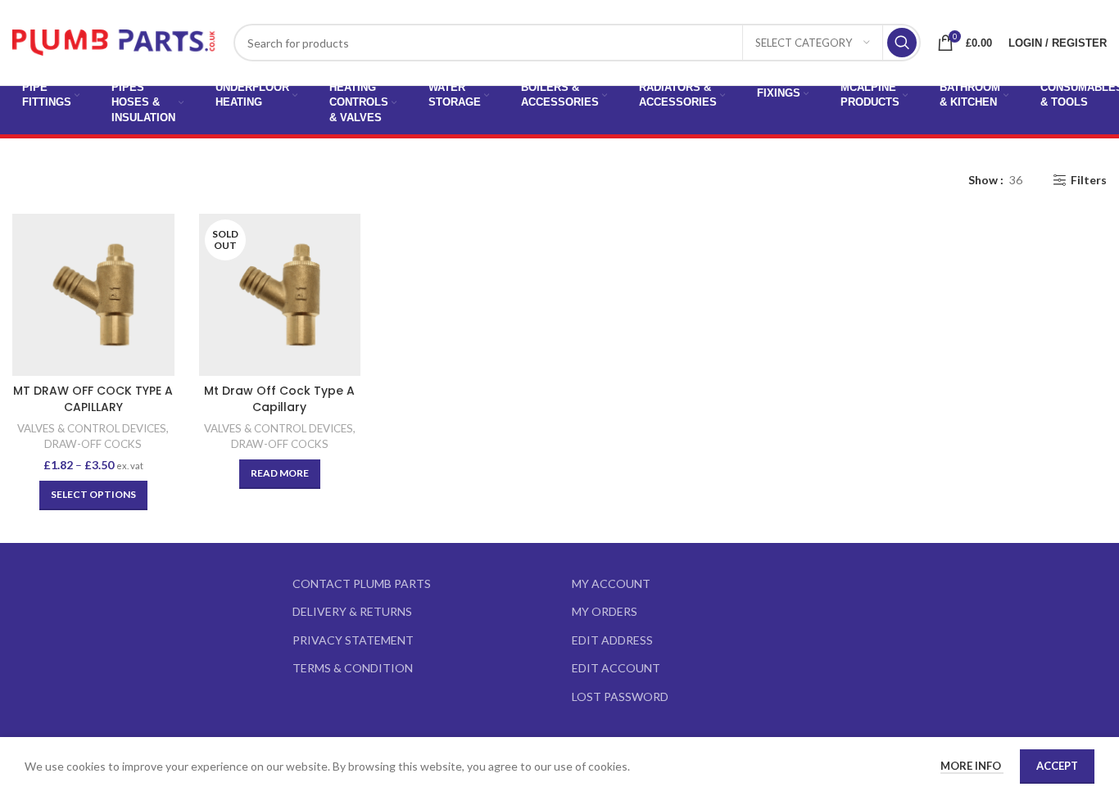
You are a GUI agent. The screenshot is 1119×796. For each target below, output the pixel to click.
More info (971, 765)
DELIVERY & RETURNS (352, 611)
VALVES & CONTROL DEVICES (91, 428)
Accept (1057, 765)
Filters (1089, 180)
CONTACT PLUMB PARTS (361, 583)
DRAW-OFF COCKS (93, 443)
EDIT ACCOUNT (616, 668)
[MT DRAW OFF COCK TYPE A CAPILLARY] (93, 295)
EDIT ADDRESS (612, 640)
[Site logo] (114, 41)
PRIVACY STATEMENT (353, 640)
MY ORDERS (604, 611)
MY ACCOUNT (611, 583)
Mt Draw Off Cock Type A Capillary (279, 398)
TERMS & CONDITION (352, 668)
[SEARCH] (902, 42)
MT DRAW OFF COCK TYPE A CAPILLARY (93, 398)
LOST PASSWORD (620, 696)
